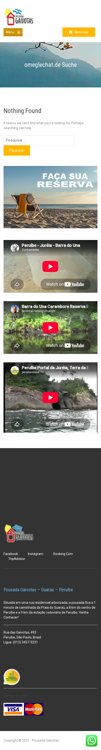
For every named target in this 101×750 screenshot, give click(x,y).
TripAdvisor (16, 559)
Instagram (35, 554)
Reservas (81, 32)
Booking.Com (63, 554)
